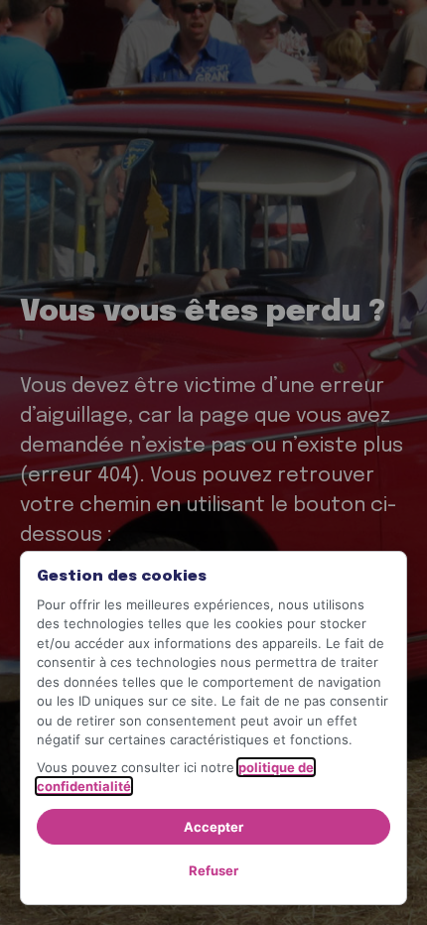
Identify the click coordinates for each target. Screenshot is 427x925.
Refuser (213, 870)
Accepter (213, 827)
